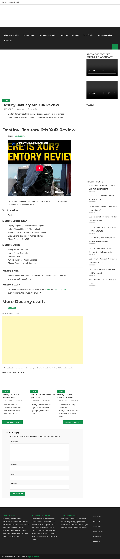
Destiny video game (30, 368)
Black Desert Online (11, 35)
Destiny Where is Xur (44, 368)
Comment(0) (32, 109)
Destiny (6, 100)
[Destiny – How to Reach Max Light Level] (43, 381)
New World (8, 41)
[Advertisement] (45, 123)
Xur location (69, 368)
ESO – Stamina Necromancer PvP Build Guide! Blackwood (103, 219)
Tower (47, 289)
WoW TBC (64, 35)
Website (14, 484)
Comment (14, 442)
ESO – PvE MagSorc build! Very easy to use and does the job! (103, 261)
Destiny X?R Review (58, 368)
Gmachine (20, 109)
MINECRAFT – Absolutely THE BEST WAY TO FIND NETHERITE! (102, 187)
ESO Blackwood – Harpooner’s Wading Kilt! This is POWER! (103, 229)
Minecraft (75, 35)
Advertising (97, 536)
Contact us (97, 516)
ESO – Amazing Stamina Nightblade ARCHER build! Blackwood (102, 240)
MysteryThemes (33, 557)
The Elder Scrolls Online (47, 35)
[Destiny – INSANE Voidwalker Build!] (70, 381)
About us (96, 521)
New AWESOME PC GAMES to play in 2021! (102, 282)
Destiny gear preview (16, 368)
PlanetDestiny (19, 136)
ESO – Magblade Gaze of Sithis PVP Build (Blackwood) (102, 271)
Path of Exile (88, 35)
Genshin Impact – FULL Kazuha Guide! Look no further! (103, 208)
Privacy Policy (98, 531)
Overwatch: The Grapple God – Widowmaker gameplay (14, 422)
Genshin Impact (29, 35)
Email (13, 474)
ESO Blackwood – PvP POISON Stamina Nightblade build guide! (100, 250)
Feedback (96, 541)
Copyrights (97, 526)
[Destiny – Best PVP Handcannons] (15, 381)
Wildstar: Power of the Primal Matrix (74, 422)
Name (14, 465)
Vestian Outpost (60, 289)
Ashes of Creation (105, 35)
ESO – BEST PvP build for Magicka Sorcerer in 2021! (101, 197)
